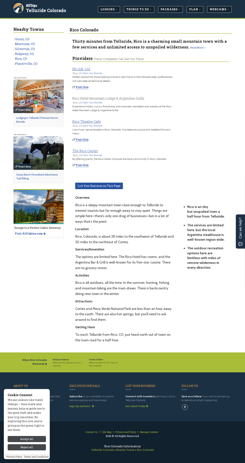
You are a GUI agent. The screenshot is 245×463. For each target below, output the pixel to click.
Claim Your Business (92, 73)
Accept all (26, 439)
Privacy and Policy (125, 431)
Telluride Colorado (46, 10)
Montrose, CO (25, 44)
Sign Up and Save (80, 406)
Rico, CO (21, 59)
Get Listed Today (135, 406)
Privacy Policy (14, 456)
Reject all (26, 447)
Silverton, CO (25, 49)
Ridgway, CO (24, 54)
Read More (197, 47)
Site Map (106, 431)
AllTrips (31, 5)
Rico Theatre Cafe (86, 121)
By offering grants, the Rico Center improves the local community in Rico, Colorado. (119, 159)
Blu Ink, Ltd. (81, 69)
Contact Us (92, 431)
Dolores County (61, 359)
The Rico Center (85, 151)
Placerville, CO (26, 64)
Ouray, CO (22, 39)
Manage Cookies (149, 431)
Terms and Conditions (36, 456)
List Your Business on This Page (99, 186)
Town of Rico (96, 359)
